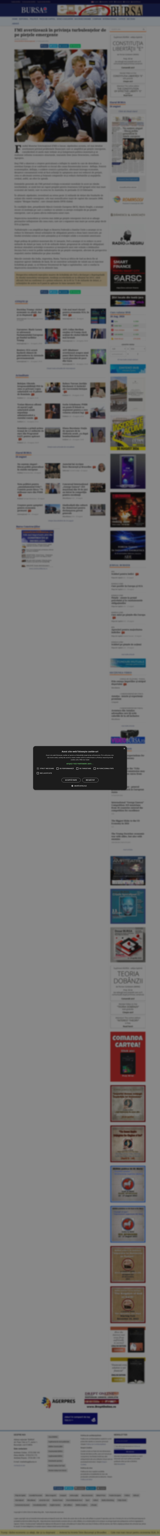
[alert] (80, 768)
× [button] (124, 748)
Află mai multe (84, 760)
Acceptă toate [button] (71, 780)
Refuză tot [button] (90, 780)
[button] (80, 764)
